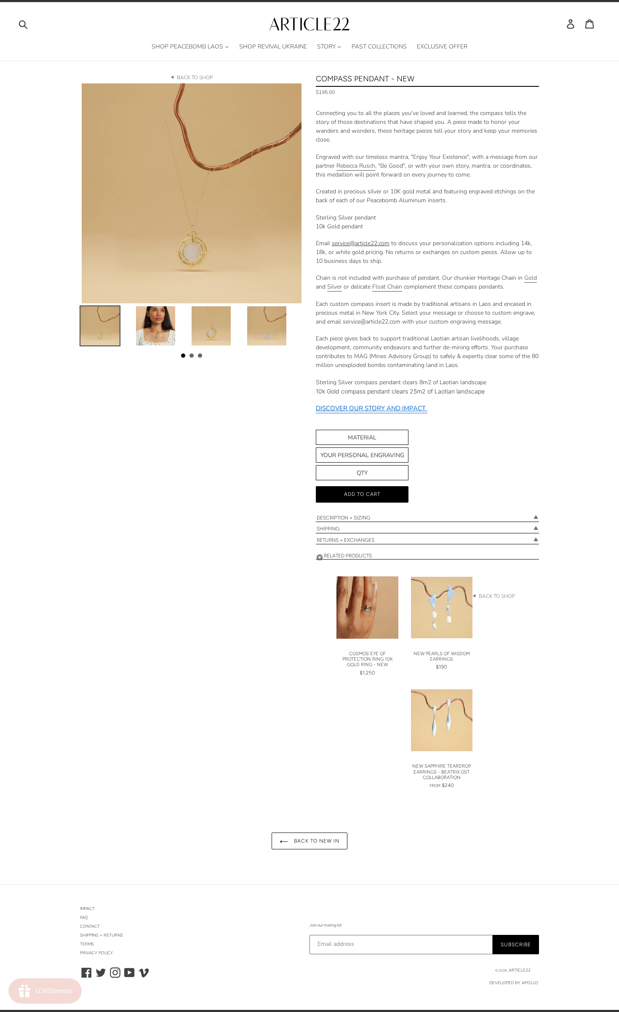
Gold (530, 278)
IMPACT (87, 909)
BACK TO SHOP (195, 77)
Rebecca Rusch (355, 166)
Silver (334, 287)
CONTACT (90, 926)
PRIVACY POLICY (96, 953)
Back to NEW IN (315, 841)
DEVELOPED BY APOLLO (513, 983)
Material (362, 438)
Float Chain (387, 287)
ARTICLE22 (520, 970)
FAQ (84, 918)
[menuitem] (190, 47)
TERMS (87, 944)
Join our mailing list (326, 925)
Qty (362, 473)
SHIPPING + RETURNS (101, 935)
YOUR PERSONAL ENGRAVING (362, 455)
